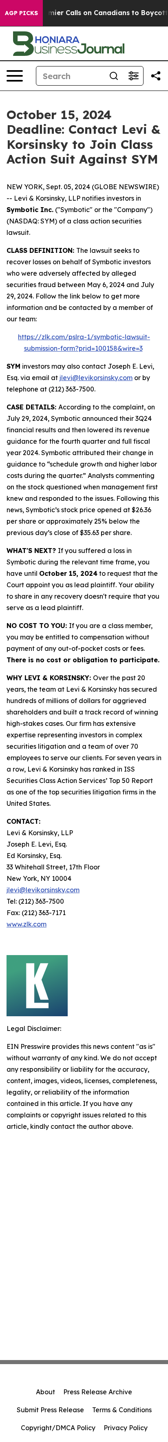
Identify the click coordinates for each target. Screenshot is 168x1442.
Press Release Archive (97, 1392)
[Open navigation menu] (15, 76)
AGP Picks (21, 13)
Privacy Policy (126, 1428)
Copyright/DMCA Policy (58, 1428)
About (45, 1392)
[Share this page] (155, 76)
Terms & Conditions (122, 1410)
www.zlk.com (26, 924)
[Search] (114, 75)
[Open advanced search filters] (133, 75)
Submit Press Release (50, 1410)
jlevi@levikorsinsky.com (96, 378)
